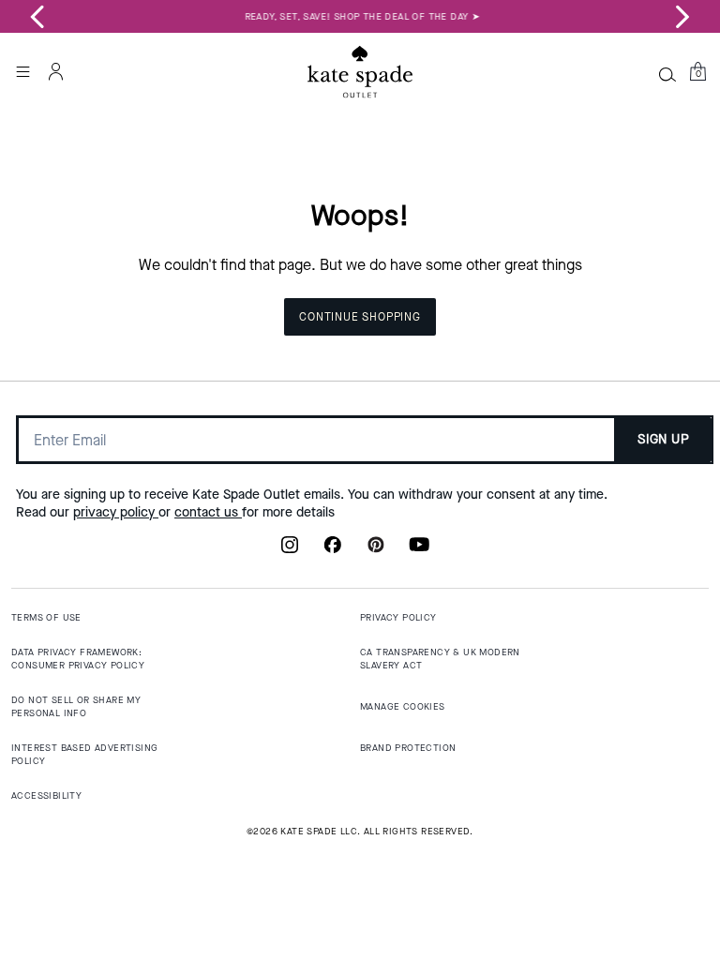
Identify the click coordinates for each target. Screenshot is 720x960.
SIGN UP (663, 439)
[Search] (667, 74)
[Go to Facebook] (333, 550)
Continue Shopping (360, 316)
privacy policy (115, 512)
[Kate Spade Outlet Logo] (360, 72)
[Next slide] (683, 17)
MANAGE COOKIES (402, 706)
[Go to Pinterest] (376, 550)
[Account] (56, 71)
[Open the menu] (22, 71)
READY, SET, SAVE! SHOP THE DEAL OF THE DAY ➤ (360, 16)
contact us (208, 512)
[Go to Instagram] (289, 550)
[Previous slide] (37, 17)
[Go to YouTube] (419, 550)
